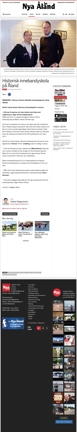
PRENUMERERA (70, 2)
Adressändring (32, 297)
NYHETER (24, 14)
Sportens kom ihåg (34, 299)
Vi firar (30, 319)
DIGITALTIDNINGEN (14, 2)
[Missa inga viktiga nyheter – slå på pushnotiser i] (69, 340)
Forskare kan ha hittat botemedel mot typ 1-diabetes (63, 132)
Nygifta (30, 316)
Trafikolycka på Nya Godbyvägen (61, 140)
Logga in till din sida (61, 106)
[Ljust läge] (43, 328)
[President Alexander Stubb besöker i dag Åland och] (58, 329)
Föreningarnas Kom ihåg (35, 308)
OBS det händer (33, 291)
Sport (4, 89)
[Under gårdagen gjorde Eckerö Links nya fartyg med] (58, 340)
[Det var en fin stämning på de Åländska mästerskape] (58, 306)
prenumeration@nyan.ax (10, 299)
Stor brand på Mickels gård (60, 129)
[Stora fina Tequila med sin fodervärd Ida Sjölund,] (58, 352)
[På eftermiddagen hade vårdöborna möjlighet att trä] (69, 317)
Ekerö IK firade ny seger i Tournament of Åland (25, 234)
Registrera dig (59, 112)
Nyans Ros (31, 314)
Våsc (39, 272)
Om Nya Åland (32, 323)
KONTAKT (5, 2)
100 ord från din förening (36, 306)
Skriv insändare (33, 289)
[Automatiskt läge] (39, 328)
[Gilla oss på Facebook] (13, 323)
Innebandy (34, 272)
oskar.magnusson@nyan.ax (19, 204)
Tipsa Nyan (45, 214)
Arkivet (57, 109)
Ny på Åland (31, 312)
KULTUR (38, 14)
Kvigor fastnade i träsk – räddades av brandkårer (63, 149)
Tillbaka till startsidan (10, 214)
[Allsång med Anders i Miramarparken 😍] (58, 375)
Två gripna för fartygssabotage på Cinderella (62, 136)
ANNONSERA (61, 2)
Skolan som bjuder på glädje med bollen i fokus (9, 234)
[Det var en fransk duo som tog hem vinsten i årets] (69, 329)
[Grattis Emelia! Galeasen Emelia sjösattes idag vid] (58, 386)
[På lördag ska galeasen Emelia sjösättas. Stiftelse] (58, 409)
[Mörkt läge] (47, 328)
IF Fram (28, 272)
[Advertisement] (25, 256)
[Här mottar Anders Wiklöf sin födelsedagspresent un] (69, 375)
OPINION (45, 14)
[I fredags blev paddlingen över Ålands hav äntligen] (69, 306)
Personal (31, 287)
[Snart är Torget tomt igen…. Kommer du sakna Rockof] (58, 363)
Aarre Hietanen (12, 272)
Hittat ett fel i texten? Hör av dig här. (14, 208)
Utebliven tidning (33, 293)
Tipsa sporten (32, 302)
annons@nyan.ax (14, 293)
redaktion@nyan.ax (17, 291)
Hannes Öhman (21, 272)
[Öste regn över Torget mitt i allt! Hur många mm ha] (69, 386)
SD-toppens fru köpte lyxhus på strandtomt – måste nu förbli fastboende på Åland (61, 144)
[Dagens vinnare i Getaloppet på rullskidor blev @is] (69, 409)
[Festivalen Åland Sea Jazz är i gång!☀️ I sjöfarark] (58, 317)
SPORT (32, 14)
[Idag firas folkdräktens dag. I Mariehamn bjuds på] (69, 352)
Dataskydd (41, 323)
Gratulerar (31, 310)
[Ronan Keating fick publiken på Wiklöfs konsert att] (69, 363)
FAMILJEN (52, 14)
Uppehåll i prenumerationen (36, 295)
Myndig (30, 304)
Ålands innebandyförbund (9, 274)
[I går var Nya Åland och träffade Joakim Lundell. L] (69, 398)
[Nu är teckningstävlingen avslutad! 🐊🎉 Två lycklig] (58, 398)
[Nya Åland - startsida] (39, 11)
